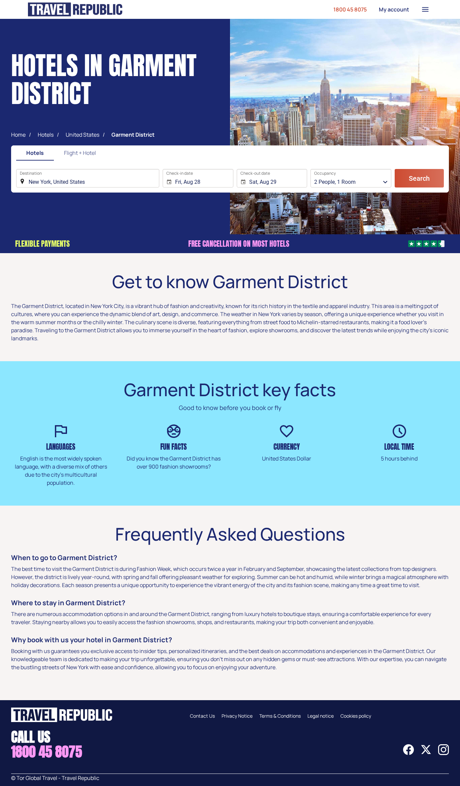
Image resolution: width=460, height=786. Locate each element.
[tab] (35, 153)
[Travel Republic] (75, 9)
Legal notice (320, 716)
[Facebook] (408, 753)
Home (18, 134)
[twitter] (426, 753)
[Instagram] (443, 753)
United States (82, 134)
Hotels (46, 134)
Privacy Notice (237, 716)
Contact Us (202, 716)
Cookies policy (355, 716)
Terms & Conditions (280, 716)
